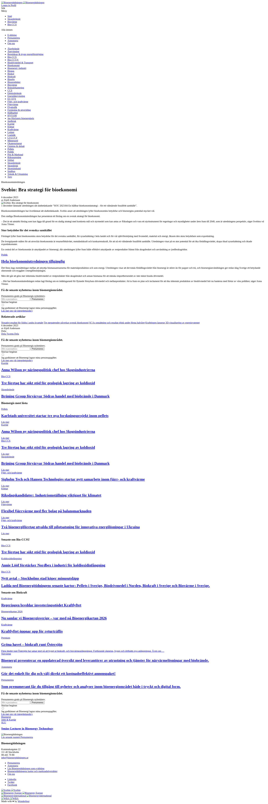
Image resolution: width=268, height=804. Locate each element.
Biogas (10, 71)
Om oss (11, 43)
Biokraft (11, 76)
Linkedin (11, 779)
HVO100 (12, 115)
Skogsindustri (14, 168)
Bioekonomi (13, 65)
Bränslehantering (15, 87)
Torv (9, 177)
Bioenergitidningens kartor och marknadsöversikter (32, 771)
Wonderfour (23, 801)
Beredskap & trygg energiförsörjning (25, 54)
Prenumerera (13, 38)
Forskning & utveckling (19, 110)
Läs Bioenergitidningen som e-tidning (25, 768)
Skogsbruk (12, 165)
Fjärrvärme (12, 104)
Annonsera (12, 40)
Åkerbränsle (13, 48)
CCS (9, 90)
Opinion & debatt (16, 146)
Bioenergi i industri (16, 68)
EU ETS (11, 99)
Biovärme (12, 21)
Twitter (10, 782)
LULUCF (12, 138)
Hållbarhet (12, 112)
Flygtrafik (12, 107)
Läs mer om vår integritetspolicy (17, 310)
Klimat (10, 126)
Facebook (12, 785)
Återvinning (13, 51)
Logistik (11, 135)
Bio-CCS (12, 24)
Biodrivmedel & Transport (20, 62)
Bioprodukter (13, 82)
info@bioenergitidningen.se (14, 757)
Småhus (11, 171)
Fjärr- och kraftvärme (17, 101)
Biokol (10, 73)
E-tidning (12, 35)
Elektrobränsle (14, 93)
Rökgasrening (14, 157)
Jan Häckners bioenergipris (20, 118)
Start (9, 16)
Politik (10, 151)
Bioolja (11, 79)
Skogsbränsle (13, 19)
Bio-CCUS (12, 60)
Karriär (10, 124)
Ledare (10, 132)
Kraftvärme (13, 129)
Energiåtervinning (16, 96)
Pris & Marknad (15, 154)
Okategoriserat (14, 143)
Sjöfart (10, 160)
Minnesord (12, 140)
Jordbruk (11, 121)
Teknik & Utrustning (17, 174)
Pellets (10, 149)
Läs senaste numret (10, 737)
